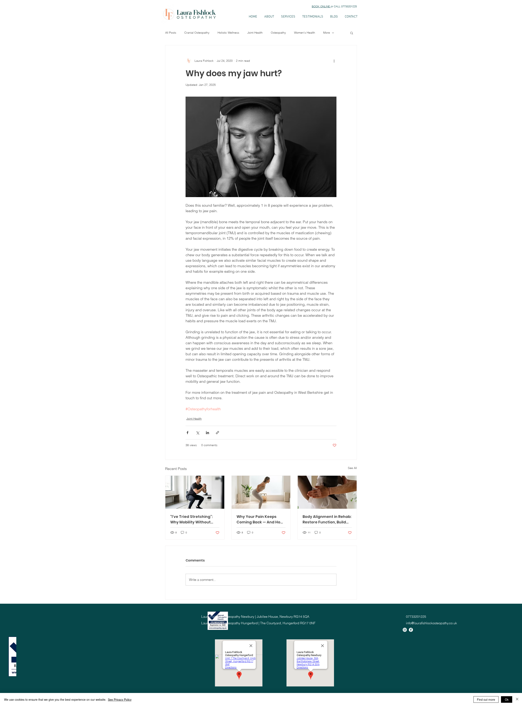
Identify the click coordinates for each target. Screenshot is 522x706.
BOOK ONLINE (321, 6)
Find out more (486, 699)
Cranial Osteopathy (196, 32)
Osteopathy (278, 32)
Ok (507, 699)
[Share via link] (217, 433)
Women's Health (304, 32)
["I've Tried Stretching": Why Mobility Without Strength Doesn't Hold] (194, 492)
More (326, 32)
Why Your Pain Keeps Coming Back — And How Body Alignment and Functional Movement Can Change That (260, 519)
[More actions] (334, 60)
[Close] (517, 699)
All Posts (170, 32)
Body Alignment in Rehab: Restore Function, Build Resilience (327, 519)
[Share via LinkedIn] (207, 433)
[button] (352, 32)
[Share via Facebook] (187, 433)
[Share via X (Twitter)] (197, 433)
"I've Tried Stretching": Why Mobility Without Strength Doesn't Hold (191, 519)
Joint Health (255, 32)
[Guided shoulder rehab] (327, 492)
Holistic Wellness (228, 32)
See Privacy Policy (120, 699)
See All (352, 468)
